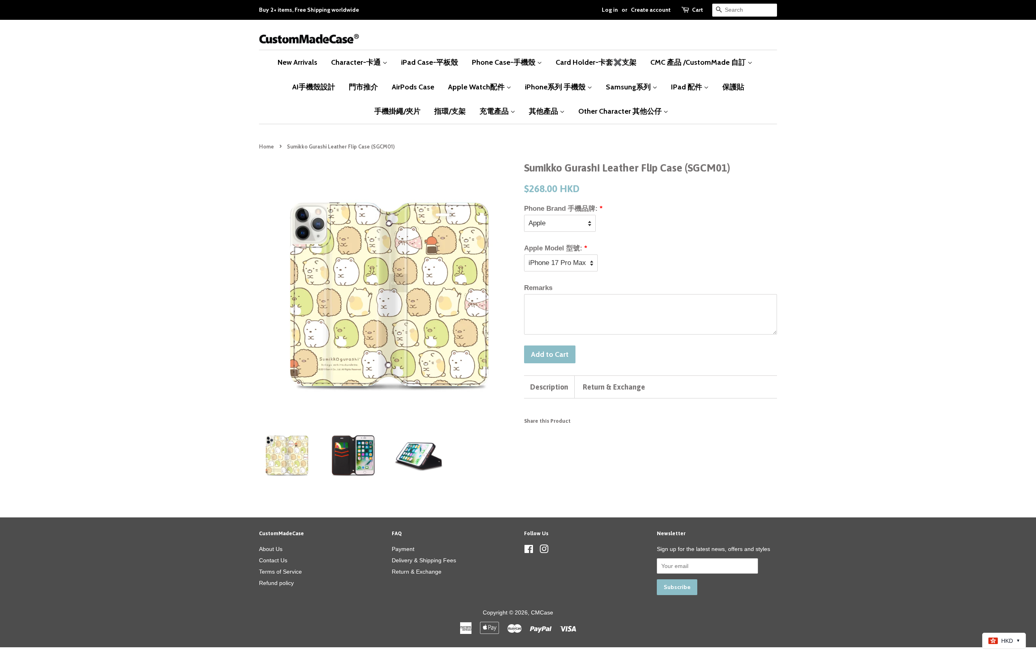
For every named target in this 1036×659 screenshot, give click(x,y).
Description (549, 387)
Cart (697, 9)
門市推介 (363, 87)
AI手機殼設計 (313, 87)
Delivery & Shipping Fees (424, 560)
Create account (651, 9)
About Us (270, 549)
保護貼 (733, 87)
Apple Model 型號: (553, 248)
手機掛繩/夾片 (397, 111)
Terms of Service (280, 571)
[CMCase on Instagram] (543, 550)
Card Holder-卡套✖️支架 (596, 62)
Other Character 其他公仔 (620, 111)
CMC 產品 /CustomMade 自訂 (698, 62)
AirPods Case (413, 87)
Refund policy (276, 583)
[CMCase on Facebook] (528, 550)
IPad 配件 (687, 87)
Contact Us (273, 560)
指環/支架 (450, 111)
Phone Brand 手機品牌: (561, 208)
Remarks (538, 288)
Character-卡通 (356, 62)
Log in (610, 9)
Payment (403, 549)
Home (266, 147)
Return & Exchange (614, 387)
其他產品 (544, 111)
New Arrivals (297, 62)
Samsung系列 (629, 87)
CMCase (542, 612)
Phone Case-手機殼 (504, 62)
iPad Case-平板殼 (429, 62)
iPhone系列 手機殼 (556, 87)
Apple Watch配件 (477, 87)
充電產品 (495, 111)
